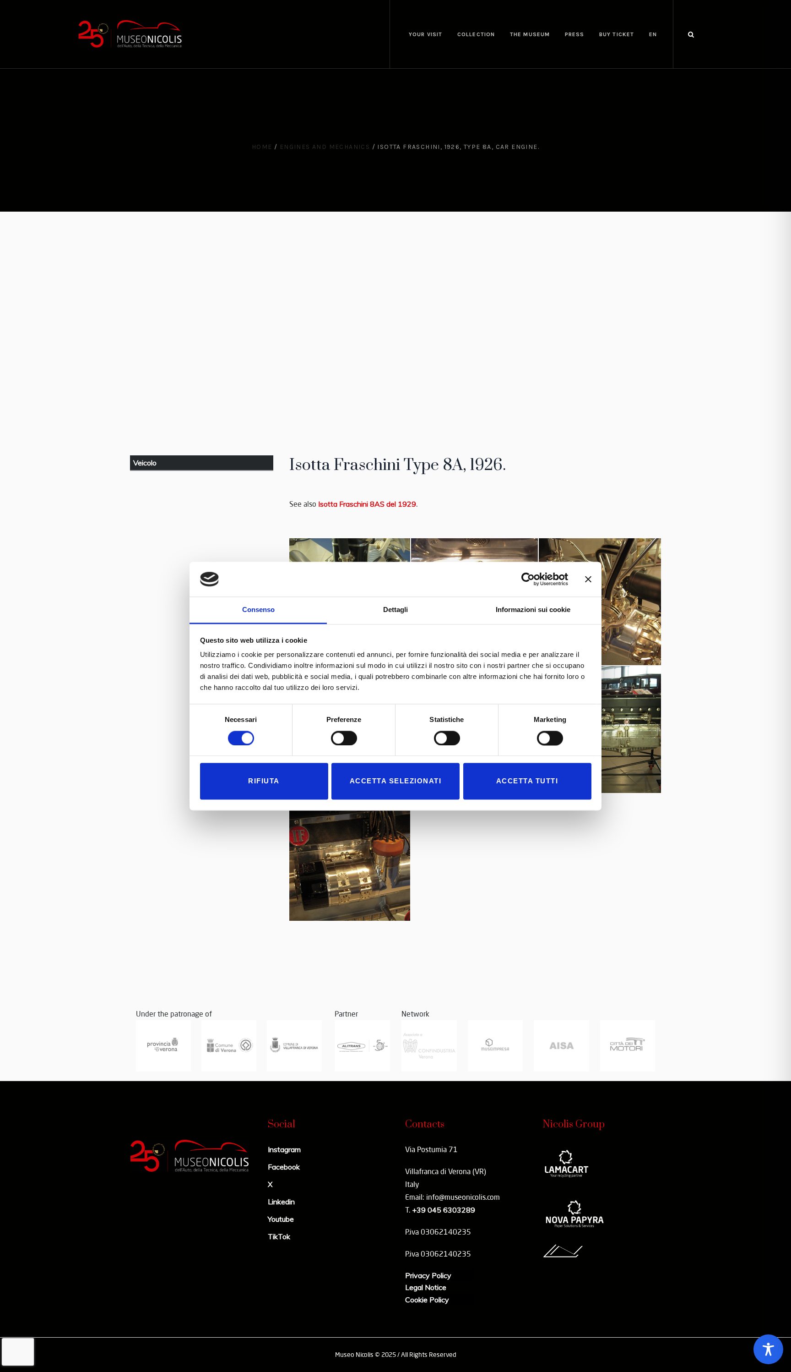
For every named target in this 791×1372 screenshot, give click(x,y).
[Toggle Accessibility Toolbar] (768, 1349)
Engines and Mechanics (325, 147)
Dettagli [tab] (395, 610)
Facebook (284, 1166)
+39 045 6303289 (443, 1209)
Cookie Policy (427, 1299)
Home (262, 147)
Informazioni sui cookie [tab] (533, 610)
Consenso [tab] (258, 610)
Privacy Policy (428, 1275)
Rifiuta (264, 781)
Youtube (281, 1219)
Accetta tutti (527, 781)
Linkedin (281, 1201)
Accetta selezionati (396, 781)
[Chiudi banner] (588, 579)
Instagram (284, 1149)
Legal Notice (425, 1287)
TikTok (279, 1236)
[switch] (344, 738)
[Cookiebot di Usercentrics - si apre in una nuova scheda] (528, 579)
